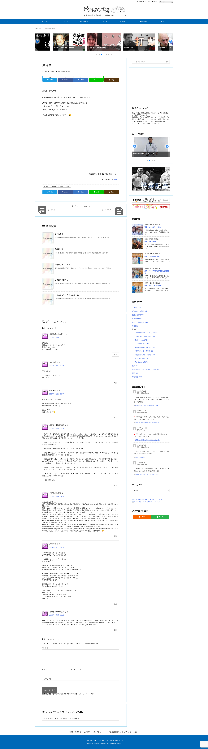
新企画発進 (59, 234)
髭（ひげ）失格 (141, 358)
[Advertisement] (80, 144)
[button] (38, 42)
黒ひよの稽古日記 (142, 362)
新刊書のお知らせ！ (62, 280)
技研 (135, 366)
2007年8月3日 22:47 (56, 394)
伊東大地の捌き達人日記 (145, 347)
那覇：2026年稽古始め (152, 256)
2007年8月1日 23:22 (56, 366)
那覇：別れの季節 (150, 242)
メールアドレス (75, 669)
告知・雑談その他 (51, 28)
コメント (45, 648)
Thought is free (116, 743)
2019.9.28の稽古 (140, 457)
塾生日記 (135, 326)
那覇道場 (137, 377)
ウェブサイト (46, 679)
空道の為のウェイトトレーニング (145, 369)
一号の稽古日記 (142, 344)
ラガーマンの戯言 (142, 340)
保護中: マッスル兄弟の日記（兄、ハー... (147, 405)
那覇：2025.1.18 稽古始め (153, 285)
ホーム (39, 28)
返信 (115, 354)
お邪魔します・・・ (62, 264)
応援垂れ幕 (59, 249)
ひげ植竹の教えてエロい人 (146, 333)
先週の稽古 (138, 315)
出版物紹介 (137, 318)
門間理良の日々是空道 (144, 351)
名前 (44, 669)
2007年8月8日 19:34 (56, 547)
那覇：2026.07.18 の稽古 (153, 227)
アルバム (136, 307)
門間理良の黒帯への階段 (145, 355)
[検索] (171, 2)
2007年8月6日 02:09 (56, 496)
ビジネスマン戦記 (139, 311)
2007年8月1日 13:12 (56, 337)
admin (115, 179)
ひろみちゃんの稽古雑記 (145, 336)
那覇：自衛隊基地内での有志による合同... (147, 423)
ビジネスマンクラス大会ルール (67, 295)
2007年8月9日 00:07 (56, 615)
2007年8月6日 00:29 (56, 428)
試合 (135, 373)
